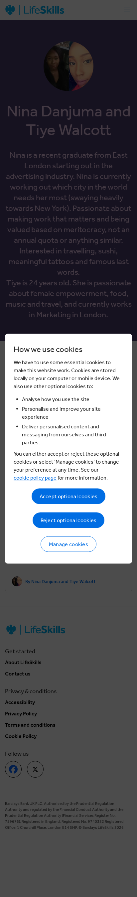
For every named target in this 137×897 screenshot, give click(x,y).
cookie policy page (35, 477)
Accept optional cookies (69, 496)
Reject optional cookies (69, 520)
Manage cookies (68, 544)
